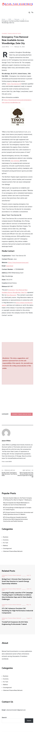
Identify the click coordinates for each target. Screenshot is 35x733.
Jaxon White (5, 46)
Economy (5, 540)
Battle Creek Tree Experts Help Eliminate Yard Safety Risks (9, 473)
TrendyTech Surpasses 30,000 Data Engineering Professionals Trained (15, 623)
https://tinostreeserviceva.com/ (18, 262)
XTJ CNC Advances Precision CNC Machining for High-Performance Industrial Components (17, 610)
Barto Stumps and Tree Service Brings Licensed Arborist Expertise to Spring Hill (25, 474)
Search (4, 717)
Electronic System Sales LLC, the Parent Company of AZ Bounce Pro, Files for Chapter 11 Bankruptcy (17, 499)
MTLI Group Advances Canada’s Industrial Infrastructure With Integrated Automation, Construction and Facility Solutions (15, 519)
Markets (5, 545)
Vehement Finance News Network (11, 33)
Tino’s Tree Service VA (14, 84)
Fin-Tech (5, 542)
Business (5, 537)
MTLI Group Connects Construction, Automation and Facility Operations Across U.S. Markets (18, 513)
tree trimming (14, 161)
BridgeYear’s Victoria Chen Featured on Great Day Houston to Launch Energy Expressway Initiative (16, 581)
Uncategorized (7, 548)
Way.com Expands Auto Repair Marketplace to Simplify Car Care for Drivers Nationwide (16, 503)
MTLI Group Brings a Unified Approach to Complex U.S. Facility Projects (17, 508)
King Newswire (11, 295)
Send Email (9, 266)
